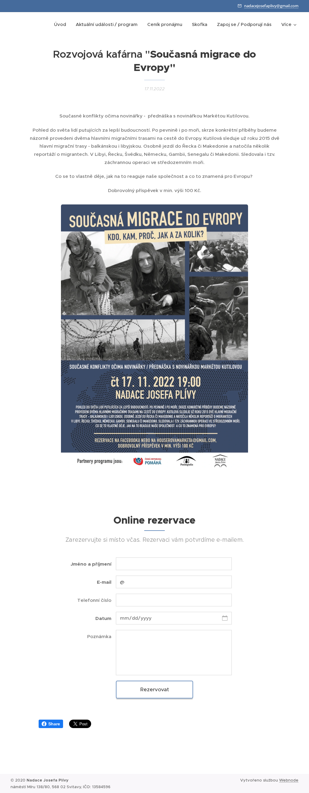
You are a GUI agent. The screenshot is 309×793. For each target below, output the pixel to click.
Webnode (288, 780)
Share (54, 723)
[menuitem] (62, 24)
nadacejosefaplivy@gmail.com (271, 5)
